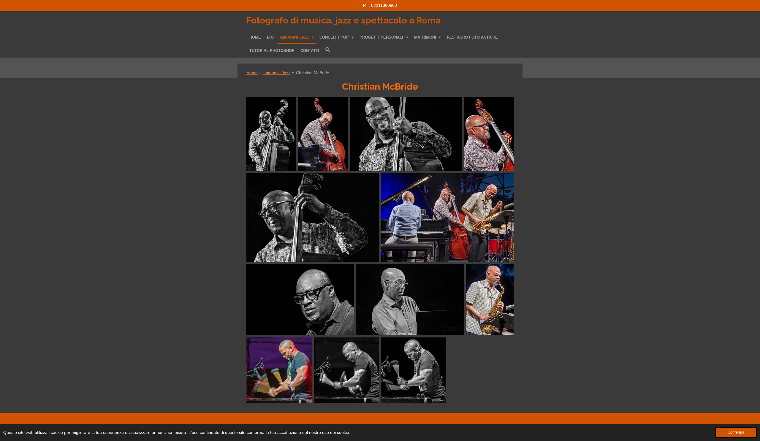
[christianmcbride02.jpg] (271, 134)
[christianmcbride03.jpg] (312, 217)
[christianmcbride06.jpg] (489, 134)
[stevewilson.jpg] (490, 300)
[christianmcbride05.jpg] (323, 134)
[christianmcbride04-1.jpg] (406, 134)
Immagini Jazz (276, 72)
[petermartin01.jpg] (410, 300)
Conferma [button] (736, 432)
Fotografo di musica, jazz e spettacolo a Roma (343, 20)
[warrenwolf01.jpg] (346, 370)
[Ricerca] (327, 49)
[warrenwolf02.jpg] (413, 370)
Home (252, 72)
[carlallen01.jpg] (300, 300)
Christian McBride (312, 72)
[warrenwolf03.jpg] (279, 370)
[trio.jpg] (447, 217)
